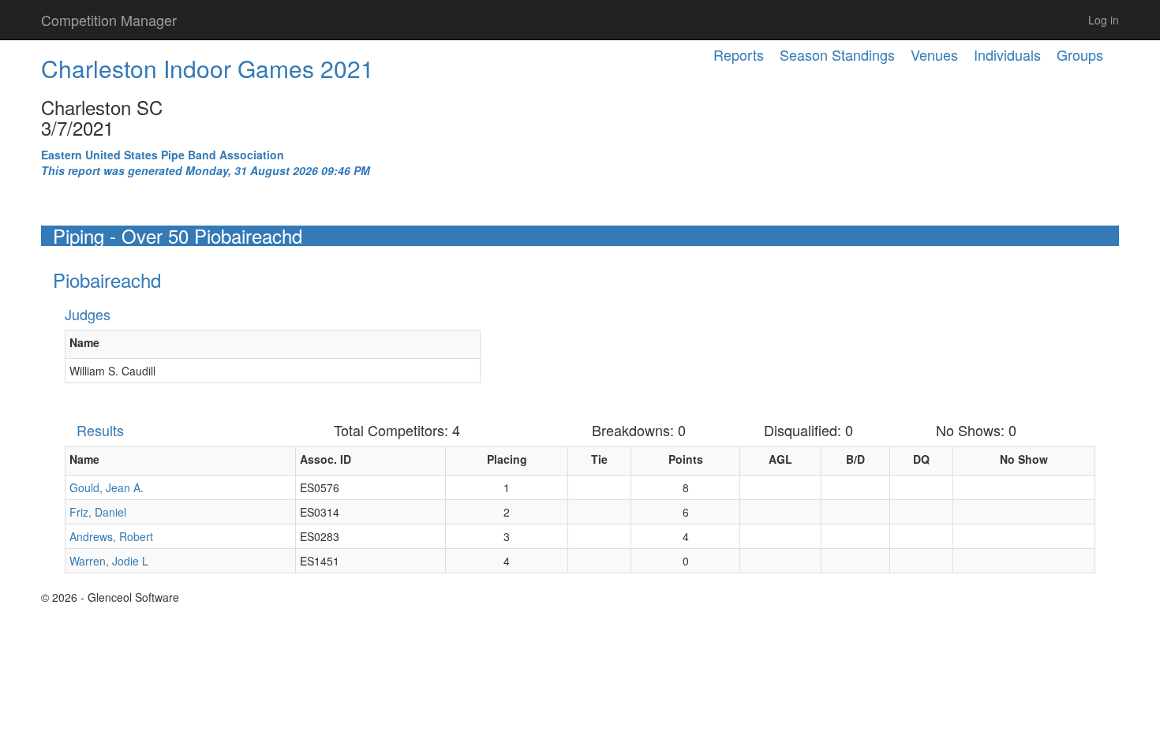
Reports (738, 54)
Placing (507, 459)
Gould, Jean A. (106, 487)
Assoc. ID (325, 459)
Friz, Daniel (97, 512)
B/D (855, 459)
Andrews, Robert (111, 536)
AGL (780, 459)
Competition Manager (109, 19)
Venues (934, 54)
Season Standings (837, 54)
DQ (921, 459)
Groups (1080, 54)
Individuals (1007, 54)
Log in (1103, 20)
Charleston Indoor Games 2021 (207, 68)
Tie (599, 459)
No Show (1024, 459)
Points (685, 459)
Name (84, 342)
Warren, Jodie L (108, 561)
